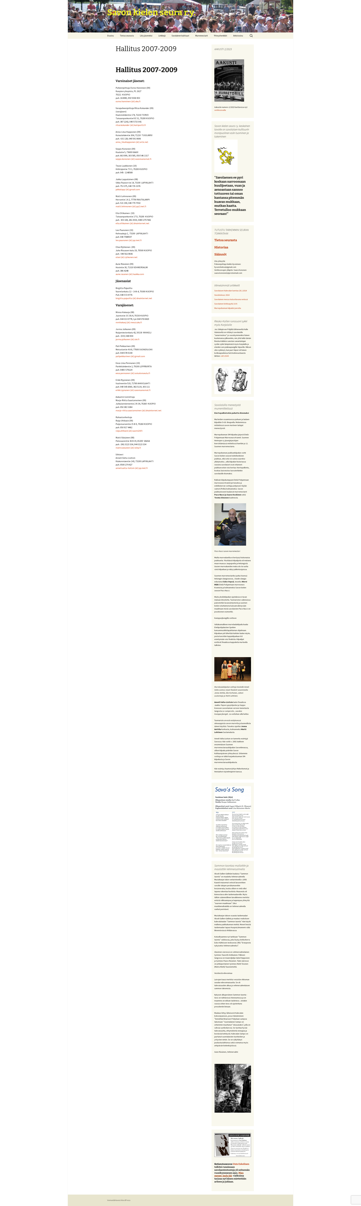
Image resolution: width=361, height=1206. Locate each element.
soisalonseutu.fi (142, 373)
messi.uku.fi (136, 322)
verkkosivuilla (220, 110)
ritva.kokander (123, 125)
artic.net (144, 142)
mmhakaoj (121, 322)
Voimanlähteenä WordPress (118, 1200)
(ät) (133, 101)
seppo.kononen (123, 159)
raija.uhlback (122, 430)
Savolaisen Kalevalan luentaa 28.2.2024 (230, 290)
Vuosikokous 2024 (221, 295)
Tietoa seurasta (127, 35)
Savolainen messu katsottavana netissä (231, 299)
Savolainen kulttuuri (180, 35)
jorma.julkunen (123, 339)
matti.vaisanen (123, 447)
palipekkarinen (123, 356)
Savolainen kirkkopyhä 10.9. (225, 303)
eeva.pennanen (123, 373)
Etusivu (110, 35)
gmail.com (135, 189)
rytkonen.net (131, 257)
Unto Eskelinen (241, 1164)
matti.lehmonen (124, 206)
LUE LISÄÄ (225, 356)
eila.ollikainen (122, 223)
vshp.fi (138, 447)
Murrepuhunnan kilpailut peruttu (227, 308)
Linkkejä (162, 35)
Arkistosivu (238, 35)
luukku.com (138, 274)
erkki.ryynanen (123, 390)
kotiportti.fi (140, 125)
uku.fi (137, 101)
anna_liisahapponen (125, 142)
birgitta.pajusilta (124, 298)
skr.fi (137, 339)
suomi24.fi (137, 430)
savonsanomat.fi (143, 159)
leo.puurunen (122, 240)
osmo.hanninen (123, 101)
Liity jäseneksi (146, 35)
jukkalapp (120, 189)
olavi (118, 257)
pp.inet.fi (137, 240)
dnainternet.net (141, 223)
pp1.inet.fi (141, 206)
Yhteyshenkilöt (220, 35)
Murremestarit (201, 35)
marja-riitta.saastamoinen (128, 410)
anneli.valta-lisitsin (125, 468)
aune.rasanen (122, 274)
